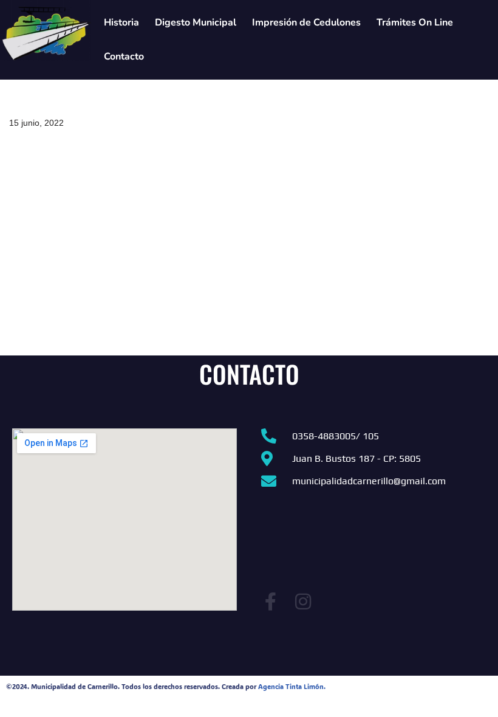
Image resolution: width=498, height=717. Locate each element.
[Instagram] (303, 601)
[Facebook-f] (270, 601)
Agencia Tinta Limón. (292, 686)
